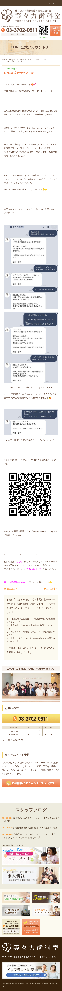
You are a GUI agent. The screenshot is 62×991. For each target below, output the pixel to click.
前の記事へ (12, 588)
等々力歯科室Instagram (14, 582)
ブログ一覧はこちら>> (12, 845)
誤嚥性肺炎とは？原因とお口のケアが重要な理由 (35, 828)
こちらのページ (34, 569)
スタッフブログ (40, 59)
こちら (19, 561)
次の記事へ (52, 588)
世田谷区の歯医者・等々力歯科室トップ (16, 59)
